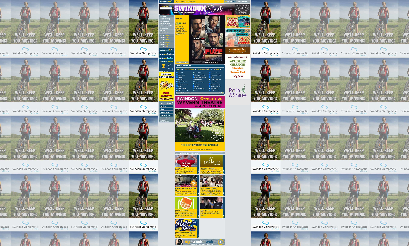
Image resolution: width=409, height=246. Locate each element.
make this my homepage (187, 1)
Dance (212, 77)
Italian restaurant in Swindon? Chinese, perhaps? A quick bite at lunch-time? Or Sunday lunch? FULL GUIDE (185, 214)
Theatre (196, 90)
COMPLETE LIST (204, 69)
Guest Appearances (183, 84)
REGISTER (245, 1)
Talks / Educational (183, 90)
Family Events (198, 79)
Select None (187, 93)
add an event (164, 33)
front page (163, 16)
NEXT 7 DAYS (189, 69)
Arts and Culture (198, 72)
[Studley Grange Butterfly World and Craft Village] (237, 79)
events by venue (165, 23)
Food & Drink (214, 81)
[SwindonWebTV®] (166, 51)
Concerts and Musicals (200, 77)
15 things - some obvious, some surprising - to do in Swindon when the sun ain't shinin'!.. (185, 192)
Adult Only (180, 72)
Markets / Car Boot (215, 86)
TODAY (178, 69)
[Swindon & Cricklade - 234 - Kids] (237, 53)
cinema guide (164, 21)
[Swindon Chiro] (79, 123)
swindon (164, 35)
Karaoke (180, 86)
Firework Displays (199, 81)
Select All (179, 93)
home (177, 1)
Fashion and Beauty (216, 79)
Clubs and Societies (216, 75)
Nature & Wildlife (182, 88)
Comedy (180, 77)
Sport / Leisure (214, 88)
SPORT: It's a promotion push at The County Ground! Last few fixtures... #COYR (185, 170)
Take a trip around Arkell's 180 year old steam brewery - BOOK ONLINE (210, 213)
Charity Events (182, 75)
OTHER (216, 69)
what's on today (165, 19)
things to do (164, 28)
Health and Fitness (215, 84)
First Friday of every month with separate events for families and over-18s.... (185, 234)
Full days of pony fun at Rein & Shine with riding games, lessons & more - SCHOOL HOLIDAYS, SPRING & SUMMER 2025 (211, 192)
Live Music (197, 86)
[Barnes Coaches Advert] (237, 27)
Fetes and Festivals (183, 81)
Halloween (197, 84)
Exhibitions (180, 79)
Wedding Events (215, 90)
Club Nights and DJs (199, 75)
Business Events (215, 72)
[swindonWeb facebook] (166, 55)
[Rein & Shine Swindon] (237, 104)
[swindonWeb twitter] (166, 59)
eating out (163, 30)
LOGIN (239, 1)
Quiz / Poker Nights (199, 88)
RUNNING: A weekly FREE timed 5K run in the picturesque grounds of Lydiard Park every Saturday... (211, 170)
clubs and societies (166, 26)
